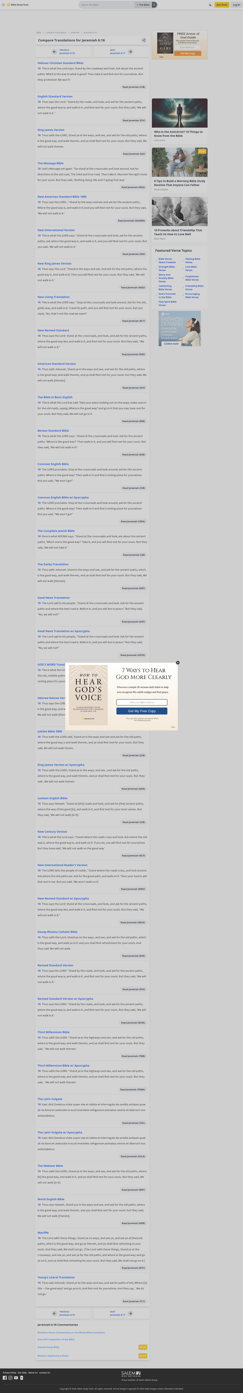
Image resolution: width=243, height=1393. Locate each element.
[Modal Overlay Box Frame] (121, 696)
